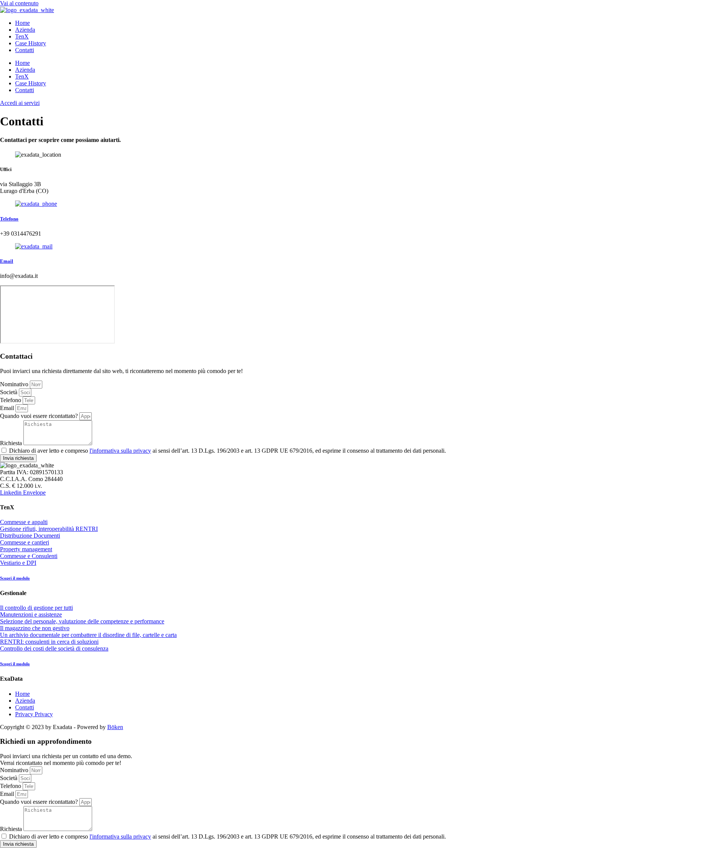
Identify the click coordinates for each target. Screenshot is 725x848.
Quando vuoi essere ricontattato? (39, 416)
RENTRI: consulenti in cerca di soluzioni (49, 641)
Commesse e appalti (24, 522)
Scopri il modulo (15, 578)
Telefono (9, 219)
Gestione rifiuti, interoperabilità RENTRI (49, 529)
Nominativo (15, 384)
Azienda (25, 29)
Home (22, 23)
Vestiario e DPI (18, 563)
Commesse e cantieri (24, 542)
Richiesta (11, 443)
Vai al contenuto (19, 3)
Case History (30, 43)
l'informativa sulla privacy (120, 450)
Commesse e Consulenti (28, 556)
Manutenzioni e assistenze (31, 614)
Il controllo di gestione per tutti (36, 607)
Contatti (24, 50)
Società (9, 392)
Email (6, 261)
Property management (26, 549)
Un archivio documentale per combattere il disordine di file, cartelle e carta (88, 635)
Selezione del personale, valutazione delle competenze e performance (82, 621)
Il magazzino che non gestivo (34, 628)
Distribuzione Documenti (30, 535)
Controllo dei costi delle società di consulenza (54, 648)
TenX (22, 36)
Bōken (115, 727)
